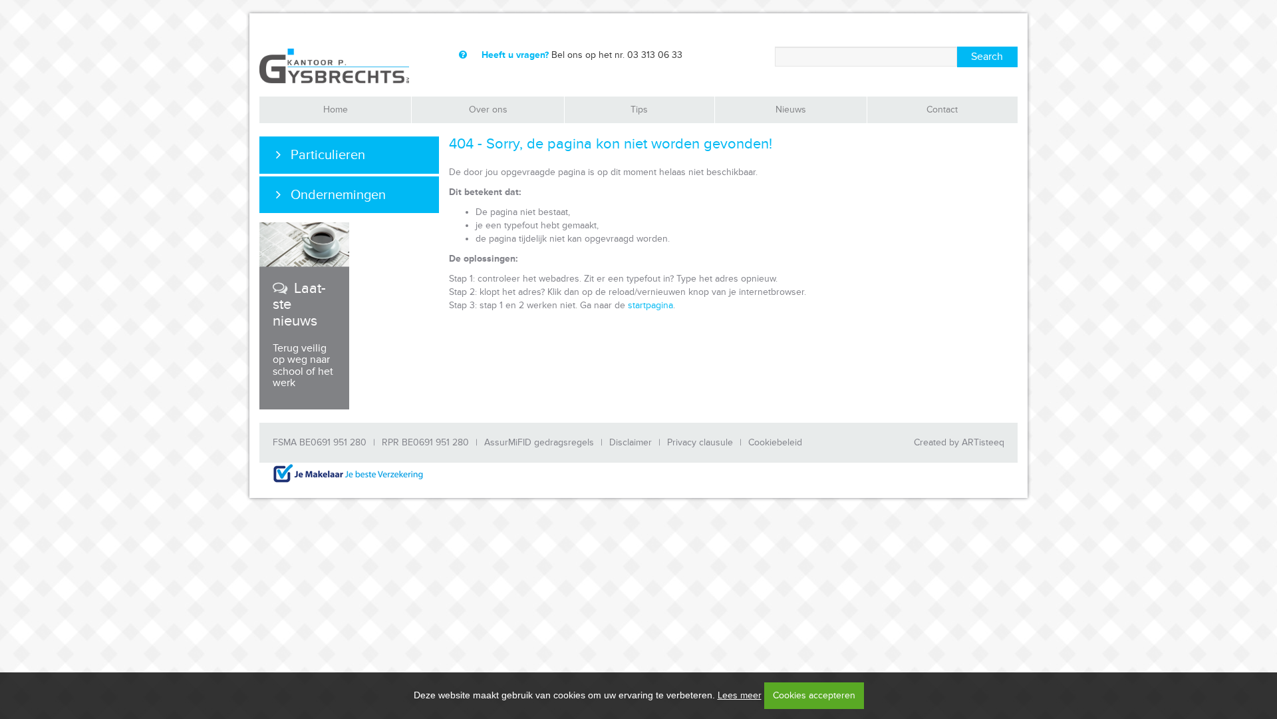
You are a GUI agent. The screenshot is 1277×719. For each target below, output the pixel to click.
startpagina (650, 305)
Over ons (488, 109)
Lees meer (740, 695)
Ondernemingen (338, 195)
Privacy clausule (700, 442)
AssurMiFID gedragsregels (539, 442)
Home (335, 109)
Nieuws (791, 109)
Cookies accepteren (814, 695)
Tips (639, 109)
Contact (942, 109)
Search (987, 56)
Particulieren (328, 155)
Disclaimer (630, 442)
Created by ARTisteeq (959, 442)
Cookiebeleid (775, 442)
